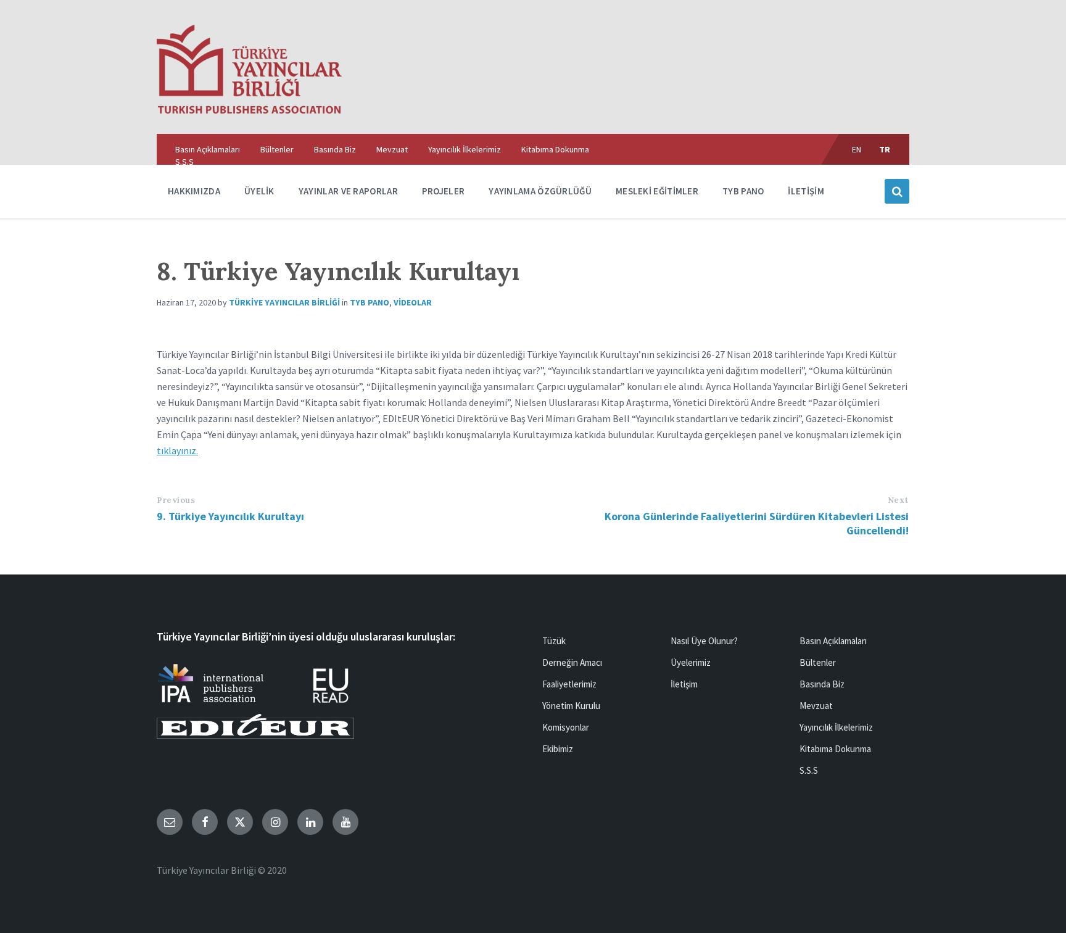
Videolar (413, 302)
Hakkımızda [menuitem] (194, 191)
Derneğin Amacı (572, 662)
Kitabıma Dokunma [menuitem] (555, 149)
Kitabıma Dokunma (835, 749)
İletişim (684, 684)
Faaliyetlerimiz (569, 684)
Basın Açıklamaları (833, 641)
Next (898, 500)
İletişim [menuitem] (806, 191)
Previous (176, 500)
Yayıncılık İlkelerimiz (836, 727)
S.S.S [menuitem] (184, 161)
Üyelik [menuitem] (259, 191)
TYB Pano (369, 302)
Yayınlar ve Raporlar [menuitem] (348, 191)
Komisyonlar (565, 727)
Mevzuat (816, 705)
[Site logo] (249, 110)
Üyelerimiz (691, 662)
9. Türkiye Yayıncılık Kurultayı (230, 516)
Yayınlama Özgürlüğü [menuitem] (540, 191)
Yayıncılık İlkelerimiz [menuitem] (464, 149)
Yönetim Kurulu (571, 705)
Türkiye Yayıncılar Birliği (284, 302)
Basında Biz (822, 684)
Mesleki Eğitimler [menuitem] (657, 191)
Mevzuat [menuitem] (392, 149)
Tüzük (554, 641)
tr (885, 149)
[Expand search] (897, 191)
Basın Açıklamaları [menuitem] (207, 149)
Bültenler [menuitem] (277, 149)
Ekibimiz (557, 749)
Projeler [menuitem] (443, 191)
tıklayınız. (177, 450)
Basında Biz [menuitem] (335, 149)
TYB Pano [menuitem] (743, 191)
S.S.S (809, 770)
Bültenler (818, 662)
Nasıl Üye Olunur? (704, 641)
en (857, 149)
